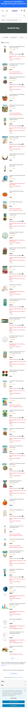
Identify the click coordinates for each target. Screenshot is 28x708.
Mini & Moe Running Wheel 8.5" (15, 619)
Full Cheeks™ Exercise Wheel (15, 284)
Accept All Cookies (13, 705)
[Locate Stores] (21, 11)
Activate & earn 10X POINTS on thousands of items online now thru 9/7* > (13, 3)
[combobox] (13, 15)
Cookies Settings (13, 698)
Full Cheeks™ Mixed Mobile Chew (16, 509)
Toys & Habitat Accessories (12, 20)
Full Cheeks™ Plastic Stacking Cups (16, 539)
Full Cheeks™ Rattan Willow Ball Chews (17, 398)
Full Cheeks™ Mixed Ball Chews (15, 201)
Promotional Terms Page (18, 677)
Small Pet (3, 20)
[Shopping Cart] (24, 11)
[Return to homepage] (15, 11)
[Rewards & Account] (7, 11)
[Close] (25, 690)
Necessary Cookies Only (13, 701)
